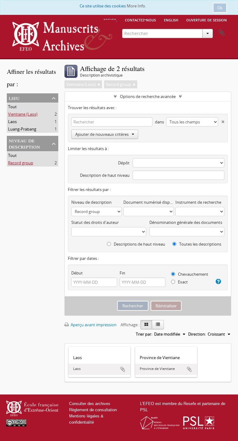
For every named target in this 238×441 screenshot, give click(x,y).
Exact (182, 282)
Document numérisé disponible (148, 202)
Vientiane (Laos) (22, 114)
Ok (220, 8)
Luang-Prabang (22, 129)
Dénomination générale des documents (185, 222)
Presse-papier (221, 33)
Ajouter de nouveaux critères (102, 134)
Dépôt (124, 163)
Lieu (14, 97)
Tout (12, 106)
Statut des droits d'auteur (95, 222)
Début (77, 273)
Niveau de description (24, 143)
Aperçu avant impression (93, 324)
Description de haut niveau (105, 175)
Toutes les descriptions (199, 244)
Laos (12, 121)
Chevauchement (192, 274)
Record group (20, 163)
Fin (122, 273)
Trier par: (144, 334)
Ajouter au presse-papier (123, 369)
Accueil (110, 19)
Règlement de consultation (93, 410)
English (171, 19)
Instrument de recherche (198, 202)
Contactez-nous (140, 19)
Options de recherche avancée (148, 96)
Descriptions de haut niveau (139, 244)
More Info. (136, 6)
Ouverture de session (206, 19)
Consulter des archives (89, 403)
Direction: (197, 334)
